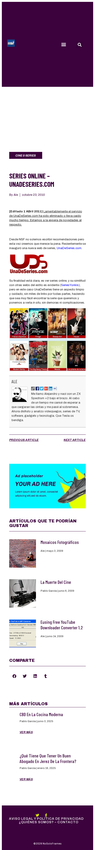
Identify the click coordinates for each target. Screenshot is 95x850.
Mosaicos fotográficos (60, 542)
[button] (63, 44)
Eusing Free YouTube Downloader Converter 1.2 (62, 624)
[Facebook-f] (46, 815)
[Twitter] (37, 815)
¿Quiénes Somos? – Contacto (48, 822)
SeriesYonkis (70, 285)
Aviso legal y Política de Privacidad (46, 818)
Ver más (26, 732)
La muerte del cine (56, 582)
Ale (14, 381)
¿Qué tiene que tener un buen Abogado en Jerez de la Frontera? (48, 758)
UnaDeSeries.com (69, 248)
